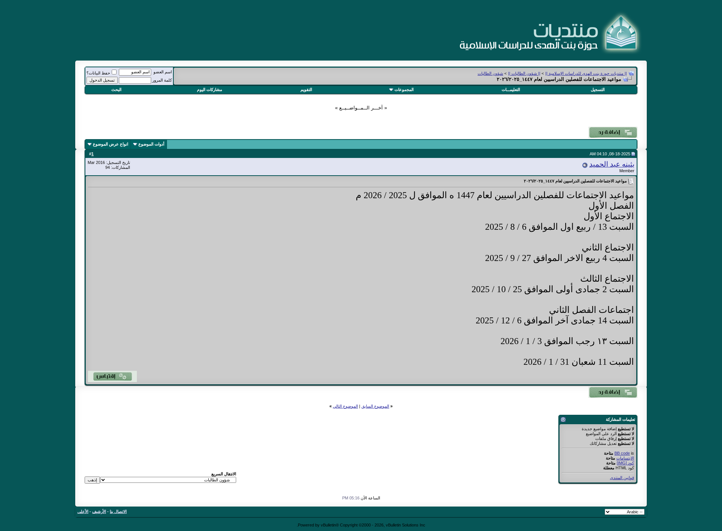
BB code (622, 453)
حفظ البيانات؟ (98, 73)
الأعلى (82, 511)
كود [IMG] (625, 463)
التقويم (306, 89)
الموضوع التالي (345, 406)
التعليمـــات (511, 89)
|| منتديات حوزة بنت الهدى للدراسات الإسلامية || (586, 73)
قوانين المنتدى (622, 477)
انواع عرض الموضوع (110, 144)
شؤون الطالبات (490, 73)
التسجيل (598, 89)
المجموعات (404, 89)
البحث (116, 89)
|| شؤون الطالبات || (524, 73)
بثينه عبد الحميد (611, 164)
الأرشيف (99, 511)
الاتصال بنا (118, 511)
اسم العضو (162, 72)
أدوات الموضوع (151, 144)
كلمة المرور (162, 80)
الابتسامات (625, 458)
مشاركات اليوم (209, 89)
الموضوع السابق (375, 406)
